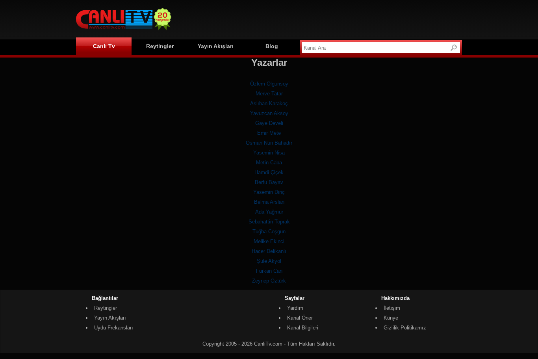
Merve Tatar (269, 94)
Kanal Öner (300, 318)
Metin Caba (269, 163)
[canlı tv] (123, 31)
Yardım (295, 308)
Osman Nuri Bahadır (269, 143)
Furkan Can (269, 271)
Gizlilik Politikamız (405, 328)
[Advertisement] (318, 18)
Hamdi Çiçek (269, 172)
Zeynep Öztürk (269, 281)
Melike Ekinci (269, 241)
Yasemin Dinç (269, 192)
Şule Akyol (269, 261)
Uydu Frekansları (113, 328)
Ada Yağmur (269, 212)
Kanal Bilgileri (302, 328)
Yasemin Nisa (269, 153)
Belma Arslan (269, 202)
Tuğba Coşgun (269, 231)
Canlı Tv (104, 46)
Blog (271, 46)
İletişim (392, 308)
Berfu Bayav (269, 182)
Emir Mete (269, 133)
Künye (391, 318)
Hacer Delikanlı (269, 251)
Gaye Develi (269, 123)
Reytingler (160, 46)
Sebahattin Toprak (269, 222)
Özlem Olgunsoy (269, 84)
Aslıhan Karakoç (269, 103)
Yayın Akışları (216, 46)
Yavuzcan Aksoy (269, 113)
